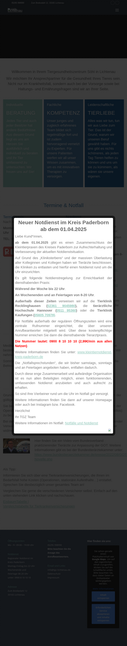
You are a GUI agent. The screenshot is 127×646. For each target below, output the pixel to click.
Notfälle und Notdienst (81, 423)
